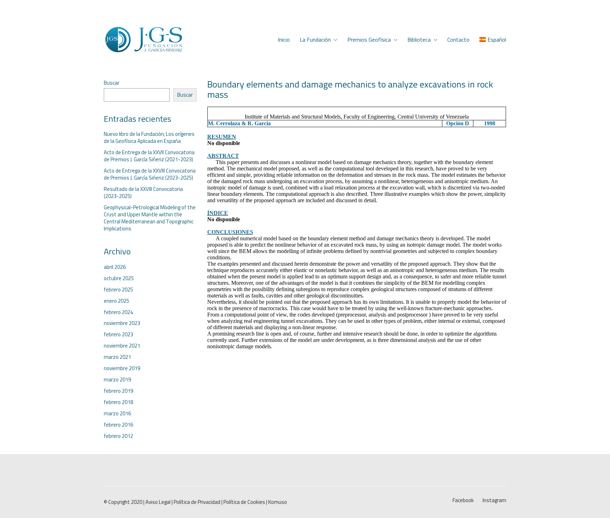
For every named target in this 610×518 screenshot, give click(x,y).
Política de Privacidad (197, 502)
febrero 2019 (118, 390)
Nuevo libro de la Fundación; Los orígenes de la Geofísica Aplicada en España (149, 138)
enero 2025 (116, 301)
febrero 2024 (118, 312)
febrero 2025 (118, 289)
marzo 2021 (117, 357)
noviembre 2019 (122, 368)
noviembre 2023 (122, 323)
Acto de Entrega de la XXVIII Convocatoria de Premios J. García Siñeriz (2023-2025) (150, 174)
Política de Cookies (244, 502)
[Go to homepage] (143, 39)
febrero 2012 (118, 436)
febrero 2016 (118, 424)
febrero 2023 (118, 334)
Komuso (277, 502)
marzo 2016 (117, 413)
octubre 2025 (119, 278)
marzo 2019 (117, 379)
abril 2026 (115, 267)
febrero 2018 (118, 402)
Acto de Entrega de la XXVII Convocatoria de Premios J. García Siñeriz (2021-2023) (149, 156)
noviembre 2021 (122, 345)
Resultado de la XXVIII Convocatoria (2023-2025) (143, 193)
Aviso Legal (158, 502)
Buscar (111, 82)
